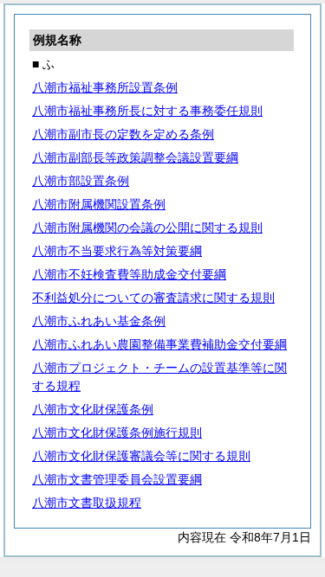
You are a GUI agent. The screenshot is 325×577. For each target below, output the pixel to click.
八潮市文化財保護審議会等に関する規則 (141, 456)
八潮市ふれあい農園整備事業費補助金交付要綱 (159, 344)
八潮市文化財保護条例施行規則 (117, 432)
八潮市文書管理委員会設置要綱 (117, 479)
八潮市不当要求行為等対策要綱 (117, 251)
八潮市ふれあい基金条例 (99, 321)
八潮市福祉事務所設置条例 (105, 87)
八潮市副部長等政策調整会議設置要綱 (135, 157)
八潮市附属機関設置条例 (99, 204)
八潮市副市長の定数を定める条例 (123, 134)
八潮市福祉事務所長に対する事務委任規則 (147, 111)
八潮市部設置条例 (80, 181)
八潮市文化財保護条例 (92, 409)
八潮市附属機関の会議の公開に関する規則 (147, 227)
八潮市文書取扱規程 (86, 503)
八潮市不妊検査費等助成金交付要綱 (129, 274)
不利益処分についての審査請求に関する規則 (153, 298)
